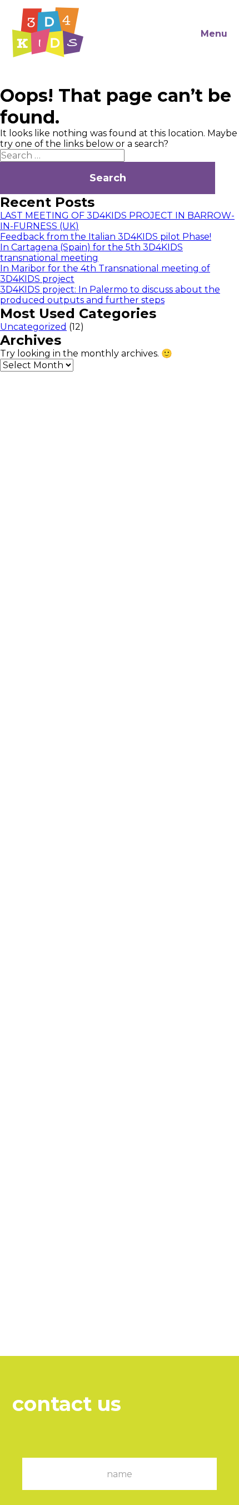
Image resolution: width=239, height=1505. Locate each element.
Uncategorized (33, 326)
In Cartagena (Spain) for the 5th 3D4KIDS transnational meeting (91, 252)
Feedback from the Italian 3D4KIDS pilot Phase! (105, 236)
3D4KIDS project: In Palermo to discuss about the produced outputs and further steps (110, 294)
